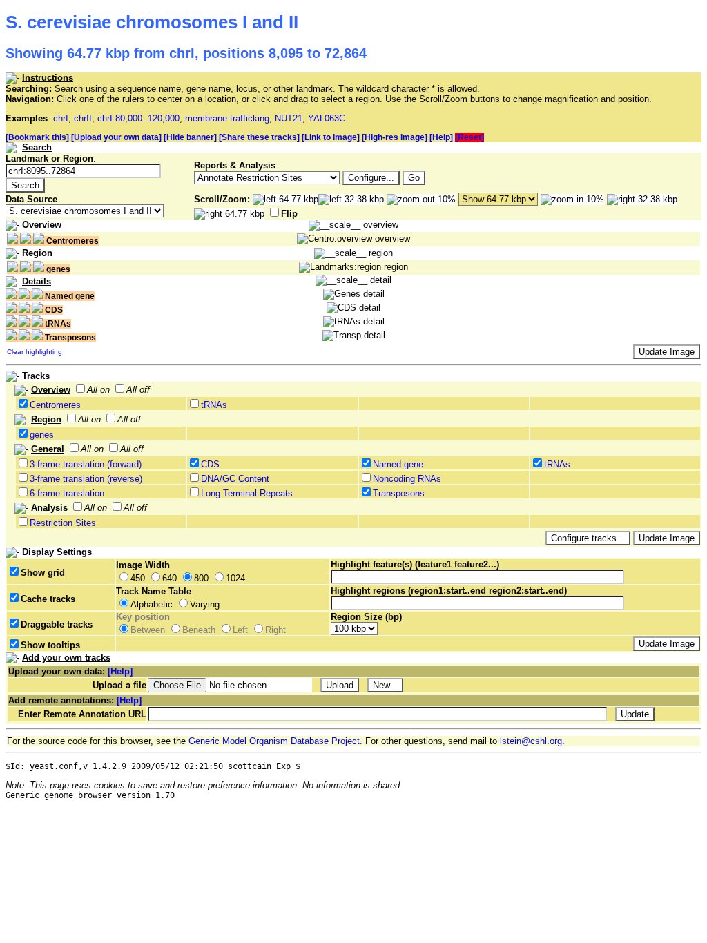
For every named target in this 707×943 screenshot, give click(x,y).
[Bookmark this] (37, 137)
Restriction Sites (63, 523)
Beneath (198, 630)
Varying (205, 604)
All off (138, 390)
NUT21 (288, 118)
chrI (60, 118)
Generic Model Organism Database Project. (275, 741)
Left (240, 630)
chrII (83, 118)
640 (169, 578)
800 (201, 578)
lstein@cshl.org (531, 741)
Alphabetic (151, 604)
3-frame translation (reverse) (86, 479)
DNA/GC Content (235, 479)
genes (42, 434)
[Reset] (469, 137)
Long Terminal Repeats (247, 493)
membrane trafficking (227, 118)
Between (147, 630)
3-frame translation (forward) (86, 464)
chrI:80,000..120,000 (138, 118)
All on (98, 390)
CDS (210, 464)
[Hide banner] (190, 137)
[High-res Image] (394, 137)
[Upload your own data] (116, 137)
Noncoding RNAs (407, 479)
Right (275, 630)
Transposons (399, 493)
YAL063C (326, 118)
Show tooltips (50, 645)
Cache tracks (48, 599)
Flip (289, 213)
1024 (235, 578)
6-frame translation (67, 493)
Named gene (398, 464)
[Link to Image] (331, 137)
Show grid (43, 572)
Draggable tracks (57, 624)
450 (137, 578)
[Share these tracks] (259, 137)
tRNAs (214, 405)
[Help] (441, 137)
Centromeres (55, 405)
